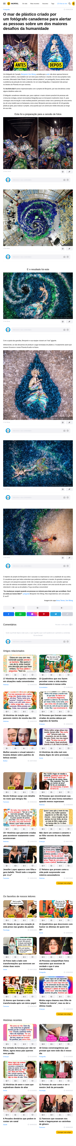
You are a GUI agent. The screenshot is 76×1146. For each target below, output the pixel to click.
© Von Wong (6, 321)
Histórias (6, 684)
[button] (14, 608)
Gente (41, 758)
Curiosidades (43, 687)
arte (48, 74)
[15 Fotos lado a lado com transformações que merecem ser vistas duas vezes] (20, 946)
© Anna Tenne (7, 171)
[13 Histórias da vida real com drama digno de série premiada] (56, 737)
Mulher (5, 761)
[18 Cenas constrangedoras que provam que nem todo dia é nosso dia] (56, 1033)
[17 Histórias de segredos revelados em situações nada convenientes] (20, 664)
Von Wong (69, 600)
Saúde (5, 1124)
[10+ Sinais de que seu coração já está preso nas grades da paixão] (20, 909)
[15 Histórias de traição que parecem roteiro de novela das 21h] (20, 700)
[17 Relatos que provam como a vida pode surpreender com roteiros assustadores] (56, 855)
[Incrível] (13, 3)
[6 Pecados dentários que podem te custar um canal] (20, 1104)
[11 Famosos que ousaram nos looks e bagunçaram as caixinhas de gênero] (56, 1104)
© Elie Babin (6, 248)
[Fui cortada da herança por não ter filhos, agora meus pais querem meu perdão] (20, 1033)
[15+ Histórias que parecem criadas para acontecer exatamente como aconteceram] (20, 818)
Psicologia (6, 930)
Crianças (42, 724)
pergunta (26, 594)
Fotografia (6, 9)
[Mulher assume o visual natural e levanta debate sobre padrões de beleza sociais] (20, 737)
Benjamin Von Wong (28, 74)
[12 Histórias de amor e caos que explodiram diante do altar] (20, 1070)
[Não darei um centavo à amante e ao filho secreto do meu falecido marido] (56, 818)
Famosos (6, 802)
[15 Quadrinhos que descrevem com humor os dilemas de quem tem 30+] (56, 909)
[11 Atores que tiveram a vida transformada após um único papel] (20, 985)
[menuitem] (25, 3)
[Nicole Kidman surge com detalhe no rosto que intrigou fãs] (20, 781)
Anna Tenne (60, 600)
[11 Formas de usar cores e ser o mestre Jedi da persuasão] (56, 1070)
